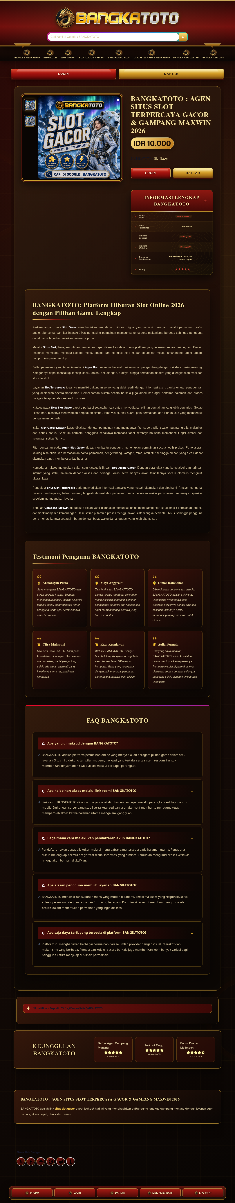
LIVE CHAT (205, 1193)
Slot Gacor (161, 158)
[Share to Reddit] (60, 1161)
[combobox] (113, 37)
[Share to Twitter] (21, 1161)
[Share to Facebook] (30, 1161)
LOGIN (63, 73)
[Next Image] (117, 138)
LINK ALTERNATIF (162, 1193)
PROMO (34, 1193)
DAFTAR (171, 73)
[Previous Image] (41, 138)
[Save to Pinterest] (50, 1161)
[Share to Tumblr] (70, 1161)
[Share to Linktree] (40, 1161)
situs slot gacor (65, 1108)
